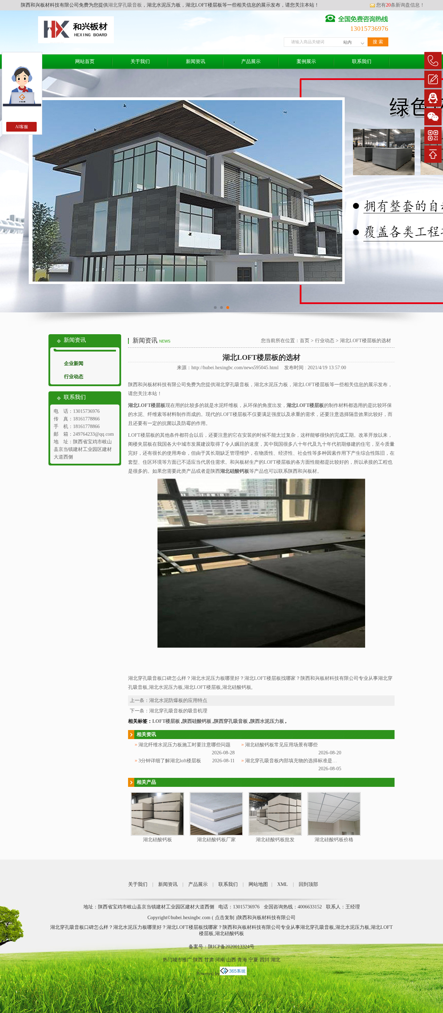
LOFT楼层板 (166, 721)
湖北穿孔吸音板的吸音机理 (178, 710)
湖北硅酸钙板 (157, 839)
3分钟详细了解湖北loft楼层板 (169, 760)
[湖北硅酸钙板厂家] (216, 834)
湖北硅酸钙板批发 (275, 839)
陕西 (198, 959)
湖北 (275, 959)
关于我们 (140, 61)
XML (282, 884)
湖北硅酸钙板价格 (334, 839)
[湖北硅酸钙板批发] (275, 834)
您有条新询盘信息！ (400, 5)
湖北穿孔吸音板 (125, 5)
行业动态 (73, 376)
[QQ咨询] (433, 98)
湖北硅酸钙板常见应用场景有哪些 (281, 744)
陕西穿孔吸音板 (231, 721)
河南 (220, 959)
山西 (231, 959)
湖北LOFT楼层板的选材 (365, 340)
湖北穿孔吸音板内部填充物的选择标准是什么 (293, 760)
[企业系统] (233, 973)
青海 (242, 959)
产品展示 (251, 61)
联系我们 (361, 61)
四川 (264, 959)
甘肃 (209, 959)
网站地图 (258, 884)
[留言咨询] (433, 79)
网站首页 (84, 61)
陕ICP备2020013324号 (231, 946)
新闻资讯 (195, 61)
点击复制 (224, 917)
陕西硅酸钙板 (196, 721)
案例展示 (306, 61)
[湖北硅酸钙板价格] (334, 834)
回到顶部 (308, 884)
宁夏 (253, 959)
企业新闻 (73, 363)
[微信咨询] (433, 116)
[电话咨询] (433, 60)
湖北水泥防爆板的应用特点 (178, 700)
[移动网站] (433, 135)
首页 (304, 340)
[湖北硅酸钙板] (157, 834)
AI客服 (21, 126)
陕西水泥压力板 (267, 721)
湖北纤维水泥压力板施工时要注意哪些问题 (184, 744)
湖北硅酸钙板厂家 (216, 839)
